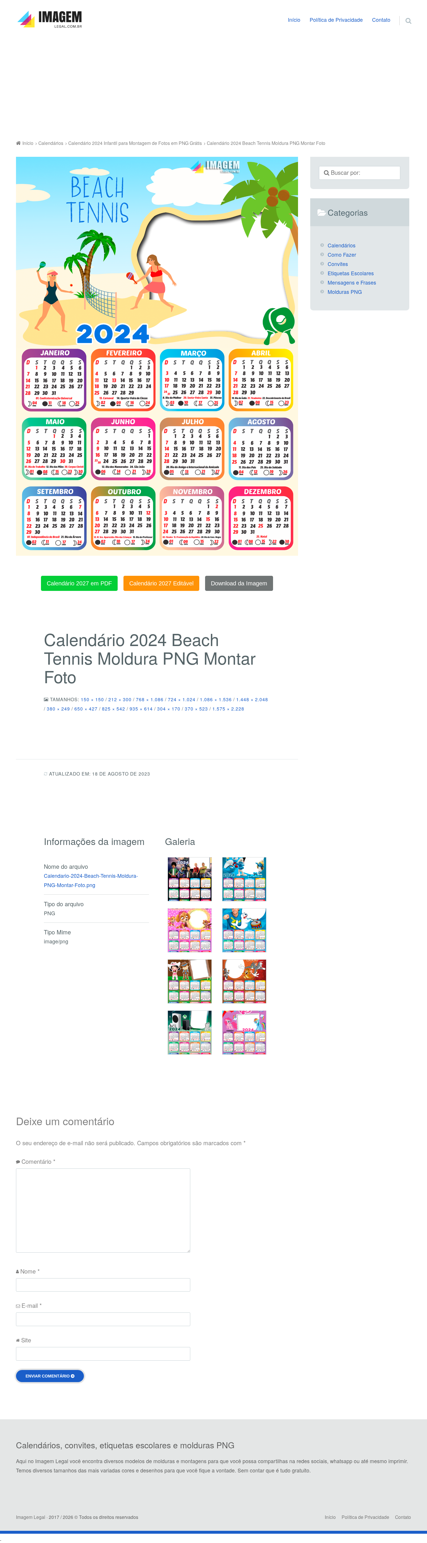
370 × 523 (196, 708)
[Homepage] (49, 19)
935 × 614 (141, 708)
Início (294, 19)
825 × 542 (113, 708)
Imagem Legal (30, 1517)
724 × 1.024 (181, 699)
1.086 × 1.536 (216, 699)
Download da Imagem (239, 583)
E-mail (31, 1305)
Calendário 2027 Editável (161, 583)
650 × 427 (86, 708)
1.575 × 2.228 (228, 708)
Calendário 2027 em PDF (79, 583)
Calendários (342, 245)
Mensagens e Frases (352, 282)
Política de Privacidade (336, 19)
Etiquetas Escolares (351, 273)
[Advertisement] (213, 85)
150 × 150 (92, 699)
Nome (30, 1271)
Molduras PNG (345, 291)
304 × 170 (168, 708)
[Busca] (403, 14)
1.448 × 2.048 (252, 699)
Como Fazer (342, 254)
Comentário (38, 1161)
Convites (338, 263)
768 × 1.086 (150, 699)
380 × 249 (58, 708)
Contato (381, 19)
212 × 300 (120, 699)
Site (26, 1340)
